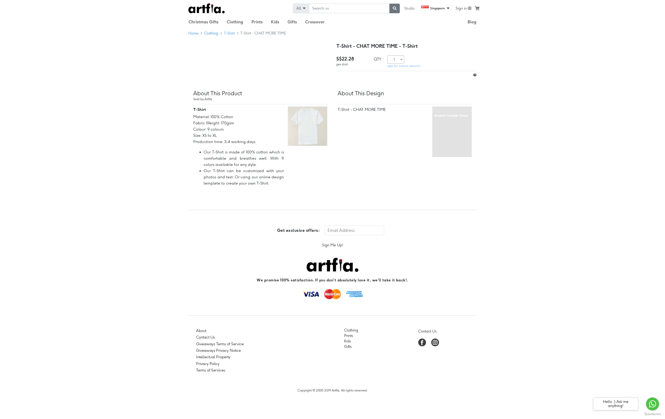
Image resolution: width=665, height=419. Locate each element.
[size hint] (474, 75)
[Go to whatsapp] (652, 403)
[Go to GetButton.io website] (652, 413)
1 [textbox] (394, 59)
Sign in (462, 8)
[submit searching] (394, 8)
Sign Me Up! (332, 245)
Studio (409, 8)
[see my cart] (477, 8)
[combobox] (395, 59)
